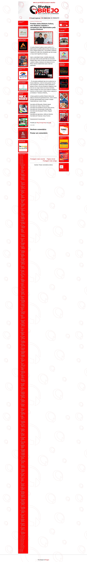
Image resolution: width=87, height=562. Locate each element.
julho (21, 540)
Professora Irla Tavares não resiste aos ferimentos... (22, 349)
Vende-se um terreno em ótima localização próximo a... (22, 298)
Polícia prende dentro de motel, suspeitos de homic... (22, 240)
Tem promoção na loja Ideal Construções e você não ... (22, 454)
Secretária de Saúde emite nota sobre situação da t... (22, 405)
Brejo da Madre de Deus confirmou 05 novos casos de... (22, 338)
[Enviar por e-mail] (30, 125)
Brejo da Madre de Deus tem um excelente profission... (22, 301)
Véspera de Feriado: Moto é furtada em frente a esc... (22, 226)
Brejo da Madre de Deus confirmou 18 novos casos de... (22, 263)
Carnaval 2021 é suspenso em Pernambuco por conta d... (22, 312)
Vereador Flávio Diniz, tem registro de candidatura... (22, 321)
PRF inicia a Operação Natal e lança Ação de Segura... (22, 256)
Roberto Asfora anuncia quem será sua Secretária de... (22, 462)
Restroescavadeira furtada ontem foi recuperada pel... (22, 439)
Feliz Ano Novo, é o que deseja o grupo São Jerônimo (22, 167)
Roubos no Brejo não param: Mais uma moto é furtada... (22, 201)
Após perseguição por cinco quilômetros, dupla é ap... (22, 484)
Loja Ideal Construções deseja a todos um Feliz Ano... (22, 171)
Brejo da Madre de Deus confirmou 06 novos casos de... (22, 525)
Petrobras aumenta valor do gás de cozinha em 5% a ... (22, 489)
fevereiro (22, 546)
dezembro (22, 164)
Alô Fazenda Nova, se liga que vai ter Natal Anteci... (22, 492)
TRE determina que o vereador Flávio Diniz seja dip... (22, 289)
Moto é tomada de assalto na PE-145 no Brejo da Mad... (22, 205)
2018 (21, 550)
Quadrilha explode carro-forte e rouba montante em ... (22, 418)
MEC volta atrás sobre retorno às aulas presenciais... (22, 500)
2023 (21, 159)
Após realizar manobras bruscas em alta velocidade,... (22, 272)
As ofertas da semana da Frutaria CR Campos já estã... (22, 471)
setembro (22, 538)
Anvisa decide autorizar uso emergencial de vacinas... (22, 392)
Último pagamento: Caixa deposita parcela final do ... (22, 196)
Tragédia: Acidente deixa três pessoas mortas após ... (22, 231)
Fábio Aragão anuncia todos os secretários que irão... (22, 341)
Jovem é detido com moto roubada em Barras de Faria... (22, 385)
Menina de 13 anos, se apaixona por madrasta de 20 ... (22, 466)
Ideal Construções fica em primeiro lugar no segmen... (22, 183)
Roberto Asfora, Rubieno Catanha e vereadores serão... (22, 334)
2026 (21, 155)
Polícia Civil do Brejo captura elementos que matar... (22, 259)
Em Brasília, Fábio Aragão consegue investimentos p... (22, 401)
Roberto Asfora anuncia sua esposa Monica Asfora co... (22, 529)
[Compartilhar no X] (32, 125)
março (22, 545)
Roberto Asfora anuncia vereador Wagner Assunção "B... (22, 479)
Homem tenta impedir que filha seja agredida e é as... (22, 520)
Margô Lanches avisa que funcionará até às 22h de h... (22, 175)
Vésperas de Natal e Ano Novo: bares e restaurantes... (22, 380)
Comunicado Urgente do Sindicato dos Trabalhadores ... (22, 248)
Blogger (47, 559)
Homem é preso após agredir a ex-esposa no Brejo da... (22, 450)
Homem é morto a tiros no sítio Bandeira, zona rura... (22, 442)
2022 (21, 160)
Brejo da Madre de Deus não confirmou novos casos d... (22, 504)
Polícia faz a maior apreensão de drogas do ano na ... (22, 360)
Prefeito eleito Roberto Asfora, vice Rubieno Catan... (22, 309)
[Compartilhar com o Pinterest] (34, 125)
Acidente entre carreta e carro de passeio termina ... (22, 329)
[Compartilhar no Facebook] (33, 125)
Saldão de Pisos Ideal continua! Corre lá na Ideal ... (22, 276)
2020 (21, 163)
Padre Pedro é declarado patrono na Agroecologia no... (22, 293)
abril (21, 544)
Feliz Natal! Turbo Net (22, 220)
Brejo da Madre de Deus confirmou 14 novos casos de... (22, 325)
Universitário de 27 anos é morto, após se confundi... (22, 305)
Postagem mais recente (37, 159)
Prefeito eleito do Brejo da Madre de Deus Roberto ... (22, 179)
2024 (21, 158)
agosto (22, 539)
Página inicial (51, 159)
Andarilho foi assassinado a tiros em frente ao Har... (22, 389)
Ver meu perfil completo (63, 170)
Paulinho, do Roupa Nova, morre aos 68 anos (22, 345)
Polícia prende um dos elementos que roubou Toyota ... (22, 192)
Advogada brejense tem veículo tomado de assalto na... (22, 376)
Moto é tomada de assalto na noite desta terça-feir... (22, 243)
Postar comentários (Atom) (46, 165)
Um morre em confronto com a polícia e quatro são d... (22, 512)
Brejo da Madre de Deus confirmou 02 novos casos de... (22, 397)
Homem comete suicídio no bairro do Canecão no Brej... (22, 458)
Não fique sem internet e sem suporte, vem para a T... (22, 372)
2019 (21, 549)
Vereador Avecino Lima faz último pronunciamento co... (22, 187)
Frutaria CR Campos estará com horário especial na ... (22, 285)
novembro (22, 535)
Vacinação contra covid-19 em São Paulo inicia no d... (22, 434)
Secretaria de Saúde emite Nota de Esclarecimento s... (22, 496)
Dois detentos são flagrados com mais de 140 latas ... (22, 251)
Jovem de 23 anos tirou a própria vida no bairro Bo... (22, 217)
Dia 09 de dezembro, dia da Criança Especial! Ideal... (22, 410)
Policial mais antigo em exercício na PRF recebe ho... (22, 268)
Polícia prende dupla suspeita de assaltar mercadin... (22, 368)
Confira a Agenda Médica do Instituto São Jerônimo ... (22, 214)
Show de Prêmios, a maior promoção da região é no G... (22, 317)
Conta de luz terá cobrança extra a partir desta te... (22, 533)
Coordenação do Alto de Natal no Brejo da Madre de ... (22, 352)
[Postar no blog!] (31, 125)
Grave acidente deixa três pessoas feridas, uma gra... (22, 475)
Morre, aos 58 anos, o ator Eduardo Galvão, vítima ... (22, 426)
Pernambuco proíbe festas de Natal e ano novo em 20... (22, 430)
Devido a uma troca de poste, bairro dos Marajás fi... (22, 236)
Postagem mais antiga (50, 161)
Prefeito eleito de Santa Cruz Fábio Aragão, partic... (22, 413)
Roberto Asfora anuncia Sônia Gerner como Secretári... (22, 508)
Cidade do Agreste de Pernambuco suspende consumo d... (22, 280)
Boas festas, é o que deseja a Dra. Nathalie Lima (22, 223)
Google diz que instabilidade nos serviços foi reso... (22, 356)
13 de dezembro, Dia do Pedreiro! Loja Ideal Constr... (22, 364)
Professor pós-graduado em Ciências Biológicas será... (22, 447)
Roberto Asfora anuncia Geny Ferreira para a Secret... (22, 422)
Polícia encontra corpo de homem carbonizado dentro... (22, 210)
